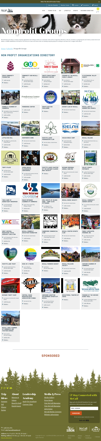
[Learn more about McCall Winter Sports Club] (70, 221)
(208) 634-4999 (7, 270)
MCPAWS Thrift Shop (9, 295)
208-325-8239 (67, 144)
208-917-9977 (27, 208)
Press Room (48, 400)
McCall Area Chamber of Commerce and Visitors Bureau (9, 329)
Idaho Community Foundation (8, 76)
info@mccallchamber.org (12, 430)
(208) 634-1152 (27, 143)
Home (3, 48)
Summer (4, 401)
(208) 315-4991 (87, 175)
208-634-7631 (7, 337)
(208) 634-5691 (7, 144)
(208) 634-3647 (67, 175)
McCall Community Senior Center (88, 200)
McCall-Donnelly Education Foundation (29, 231)
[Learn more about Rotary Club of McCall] (70, 97)
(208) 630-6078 (87, 208)
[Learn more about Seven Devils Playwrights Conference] (30, 158)
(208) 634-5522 (67, 84)
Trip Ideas (4, 396)
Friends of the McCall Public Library (70, 76)
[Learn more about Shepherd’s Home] (30, 128)
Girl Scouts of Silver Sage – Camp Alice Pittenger (49, 201)
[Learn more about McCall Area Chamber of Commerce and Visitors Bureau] (10, 318)
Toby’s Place (6, 167)
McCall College (87, 138)
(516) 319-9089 (27, 177)
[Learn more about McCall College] (90, 128)
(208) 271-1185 (27, 109)
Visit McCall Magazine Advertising (52, 407)
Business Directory (87, 10)
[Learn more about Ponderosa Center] (30, 97)
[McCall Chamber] (4, 10)
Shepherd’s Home (28, 138)
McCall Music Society (69, 200)
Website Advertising (51, 414)
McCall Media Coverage (52, 411)
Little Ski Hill (7, 138)
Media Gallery (49, 397)
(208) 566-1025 (87, 303)
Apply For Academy (30, 401)
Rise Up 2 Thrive (28, 264)
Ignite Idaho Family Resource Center (49, 76)
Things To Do (52, 10)
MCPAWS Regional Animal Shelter (68, 168)
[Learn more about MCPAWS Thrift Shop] (10, 285)
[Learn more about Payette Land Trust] (10, 254)
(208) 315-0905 (67, 205)
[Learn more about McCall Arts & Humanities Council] (90, 97)
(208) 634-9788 (67, 271)
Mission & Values (15, 398)
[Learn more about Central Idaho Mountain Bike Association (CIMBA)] (30, 285)
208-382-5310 (27, 270)
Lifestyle (10, 48)
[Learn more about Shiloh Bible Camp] (70, 128)
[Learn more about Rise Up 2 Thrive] (30, 254)
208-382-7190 (87, 84)
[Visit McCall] (70, 429)
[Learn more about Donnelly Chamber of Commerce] (10, 97)
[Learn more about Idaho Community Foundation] (10, 66)
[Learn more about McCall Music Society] (70, 190)
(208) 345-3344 (87, 239)
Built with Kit (84, 420)
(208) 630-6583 (7, 174)
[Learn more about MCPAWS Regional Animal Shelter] (70, 158)
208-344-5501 (6, 208)
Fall (2, 404)
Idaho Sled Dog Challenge (47, 107)
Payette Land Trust (9, 264)
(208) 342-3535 (7, 80)
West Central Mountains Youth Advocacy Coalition (9, 232)
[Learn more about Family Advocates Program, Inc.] (90, 221)
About (15, 394)
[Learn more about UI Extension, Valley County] (90, 66)
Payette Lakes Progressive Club (48, 138)
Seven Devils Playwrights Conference (26, 169)
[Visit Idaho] (96, 429)
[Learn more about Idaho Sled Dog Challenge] (50, 97)
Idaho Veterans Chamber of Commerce (29, 200)
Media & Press (52, 394)
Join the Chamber (53, 5)
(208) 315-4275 (47, 305)
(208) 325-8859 (7, 115)
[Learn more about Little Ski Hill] (10, 128)
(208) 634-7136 (87, 113)
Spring (3, 410)
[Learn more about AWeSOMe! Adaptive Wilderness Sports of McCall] (50, 285)
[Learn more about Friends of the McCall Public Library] (70, 66)
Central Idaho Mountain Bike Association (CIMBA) (29, 296)
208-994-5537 (47, 84)
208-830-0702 (7, 241)
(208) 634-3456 (87, 144)
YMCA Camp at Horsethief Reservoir (9, 200)
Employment (16, 406)
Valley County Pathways (87, 168)
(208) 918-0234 (67, 238)
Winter (3, 407)
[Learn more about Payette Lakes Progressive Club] (50, 128)
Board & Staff (16, 403)
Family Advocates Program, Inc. (88, 231)
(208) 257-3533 (47, 239)
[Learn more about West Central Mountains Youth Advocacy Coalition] (10, 221)
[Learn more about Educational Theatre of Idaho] (70, 285)
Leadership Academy (29, 396)
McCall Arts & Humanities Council (89, 107)
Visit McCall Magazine (52, 403)
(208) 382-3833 (87, 272)
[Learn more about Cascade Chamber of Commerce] (90, 254)
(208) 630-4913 (27, 84)
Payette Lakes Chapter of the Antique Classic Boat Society (50, 169)
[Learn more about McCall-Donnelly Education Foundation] (30, 221)
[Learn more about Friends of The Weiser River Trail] (90, 285)
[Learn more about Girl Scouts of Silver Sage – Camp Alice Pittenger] (50, 190)
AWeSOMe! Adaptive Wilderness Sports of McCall (50, 296)
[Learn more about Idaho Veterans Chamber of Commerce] (30, 190)
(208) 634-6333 (27, 238)
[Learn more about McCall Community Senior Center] (90, 190)
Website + (6, 82)
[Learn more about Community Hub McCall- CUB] (30, 66)
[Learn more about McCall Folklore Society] (70, 254)
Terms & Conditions (88, 437)
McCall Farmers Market (50, 264)
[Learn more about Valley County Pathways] (90, 158)
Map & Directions (6, 438)
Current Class (28, 404)
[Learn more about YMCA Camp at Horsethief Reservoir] (10, 190)
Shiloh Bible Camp (68, 138)
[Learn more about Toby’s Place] (10, 158)
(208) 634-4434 (7, 301)
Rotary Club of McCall (70, 106)
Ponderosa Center (28, 106)
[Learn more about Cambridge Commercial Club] (50, 221)
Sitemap (97, 437)
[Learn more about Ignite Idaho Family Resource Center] (50, 66)
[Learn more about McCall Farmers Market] (50, 254)
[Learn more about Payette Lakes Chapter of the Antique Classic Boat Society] (50, 158)
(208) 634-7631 (7, 428)
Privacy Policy (80, 437)
